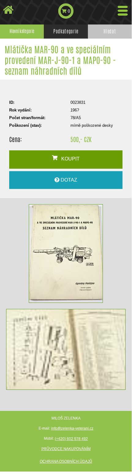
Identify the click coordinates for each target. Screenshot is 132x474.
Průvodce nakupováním (66, 449)
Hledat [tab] (110, 31)
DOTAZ (68, 179)
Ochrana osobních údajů (66, 461)
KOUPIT (69, 158)
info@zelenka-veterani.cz (72, 428)
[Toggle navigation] (123, 10)
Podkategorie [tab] (65, 31)
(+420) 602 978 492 (71, 439)
